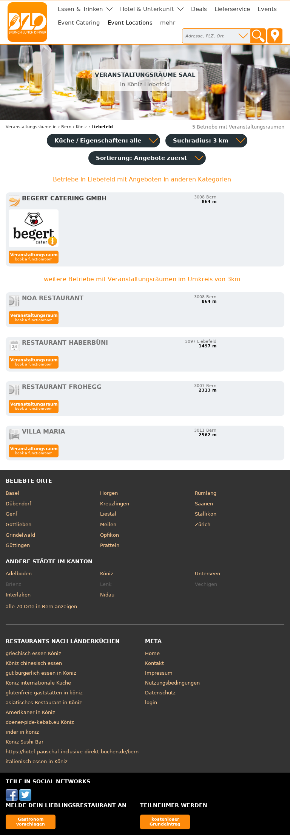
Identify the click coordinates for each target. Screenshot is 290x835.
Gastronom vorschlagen (30, 821)
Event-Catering (79, 22)
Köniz (106, 573)
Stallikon (205, 514)
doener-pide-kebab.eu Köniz (40, 722)
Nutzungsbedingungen (172, 683)
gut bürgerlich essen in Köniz (41, 673)
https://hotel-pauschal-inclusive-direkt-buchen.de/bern (72, 751)
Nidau (107, 595)
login (151, 702)
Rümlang (205, 493)
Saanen (204, 504)
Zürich (202, 524)
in (31, 126)
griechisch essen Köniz (33, 653)
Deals (199, 9)
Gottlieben (18, 524)
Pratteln (109, 545)
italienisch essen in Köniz (37, 761)
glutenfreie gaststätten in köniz (44, 693)
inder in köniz (22, 732)
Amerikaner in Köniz (30, 712)
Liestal (108, 514)
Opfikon (109, 535)
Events (267, 9)
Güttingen (18, 545)
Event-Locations (130, 22)
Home (152, 653)
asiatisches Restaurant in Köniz (44, 702)
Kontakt (154, 663)
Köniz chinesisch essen (34, 663)
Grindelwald (20, 535)
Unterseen (207, 573)
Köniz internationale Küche (38, 683)
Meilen (108, 524)
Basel (12, 493)
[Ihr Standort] (274, 35)
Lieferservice (232, 9)
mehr (167, 22)
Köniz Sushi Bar (24, 742)
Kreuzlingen (114, 504)
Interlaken (18, 595)
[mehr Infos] (34, 228)
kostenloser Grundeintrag (165, 821)
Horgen (109, 493)
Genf (11, 514)
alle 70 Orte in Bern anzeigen (41, 606)
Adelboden (19, 573)
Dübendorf (18, 504)
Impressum (159, 673)
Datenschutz (160, 693)
